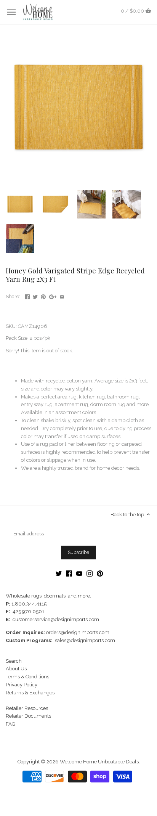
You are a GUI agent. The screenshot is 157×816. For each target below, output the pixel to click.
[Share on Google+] (53, 296)
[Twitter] (59, 573)
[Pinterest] (100, 573)
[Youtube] (79, 573)
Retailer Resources (27, 708)
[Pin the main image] (43, 296)
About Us (16, 668)
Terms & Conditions (27, 676)
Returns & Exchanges (30, 693)
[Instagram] (90, 573)
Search (14, 661)
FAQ (10, 724)
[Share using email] (61, 296)
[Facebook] (69, 573)
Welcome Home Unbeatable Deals (99, 762)
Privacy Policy (21, 684)
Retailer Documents (28, 716)
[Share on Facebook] (27, 296)
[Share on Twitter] (35, 296)
